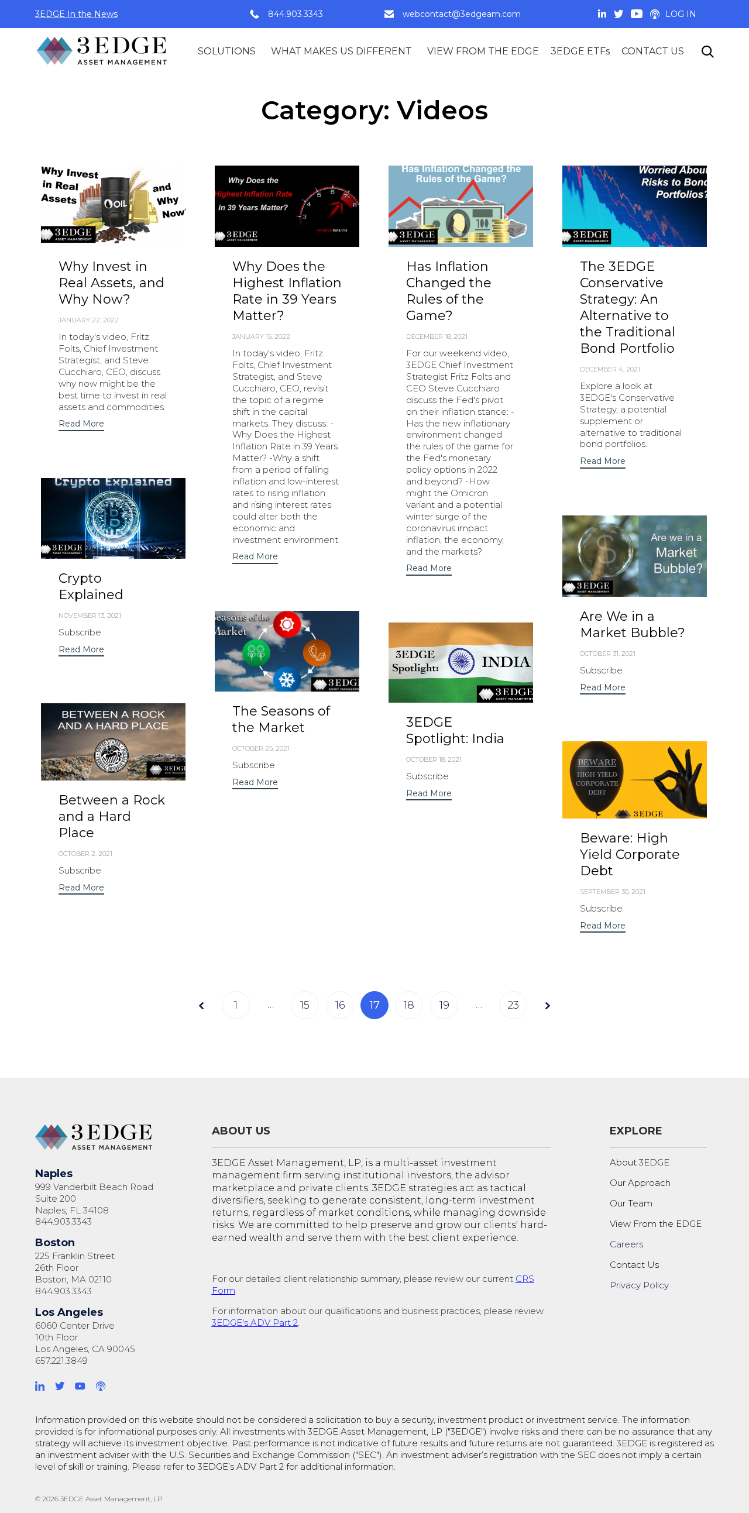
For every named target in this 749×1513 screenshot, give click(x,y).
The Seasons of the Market (281, 719)
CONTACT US (652, 51)
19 (444, 1005)
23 (513, 1005)
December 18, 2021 (437, 336)
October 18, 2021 (434, 759)
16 (340, 1005)
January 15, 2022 (261, 336)
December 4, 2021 (610, 369)
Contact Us (634, 1264)
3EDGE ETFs (580, 51)
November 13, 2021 (90, 615)
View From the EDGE (656, 1223)
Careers (626, 1244)
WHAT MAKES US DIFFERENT (341, 51)
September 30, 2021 (612, 892)
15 (305, 1005)
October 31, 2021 (607, 653)
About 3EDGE (639, 1162)
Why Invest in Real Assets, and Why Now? (111, 283)
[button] (81, 425)
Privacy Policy (639, 1285)
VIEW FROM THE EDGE (483, 51)
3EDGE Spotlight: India (455, 730)
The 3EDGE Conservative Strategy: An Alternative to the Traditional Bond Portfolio (627, 307)
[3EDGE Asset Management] (102, 51)
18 (409, 1005)
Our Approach (640, 1182)
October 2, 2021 (85, 854)
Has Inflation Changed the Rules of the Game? (449, 291)
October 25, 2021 (261, 748)
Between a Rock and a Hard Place (112, 816)
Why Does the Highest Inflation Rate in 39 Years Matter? (287, 291)
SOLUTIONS (227, 51)
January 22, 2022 (89, 320)
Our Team (631, 1203)
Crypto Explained (91, 586)
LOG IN (680, 14)
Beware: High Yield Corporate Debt (630, 854)
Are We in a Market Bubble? (632, 624)
